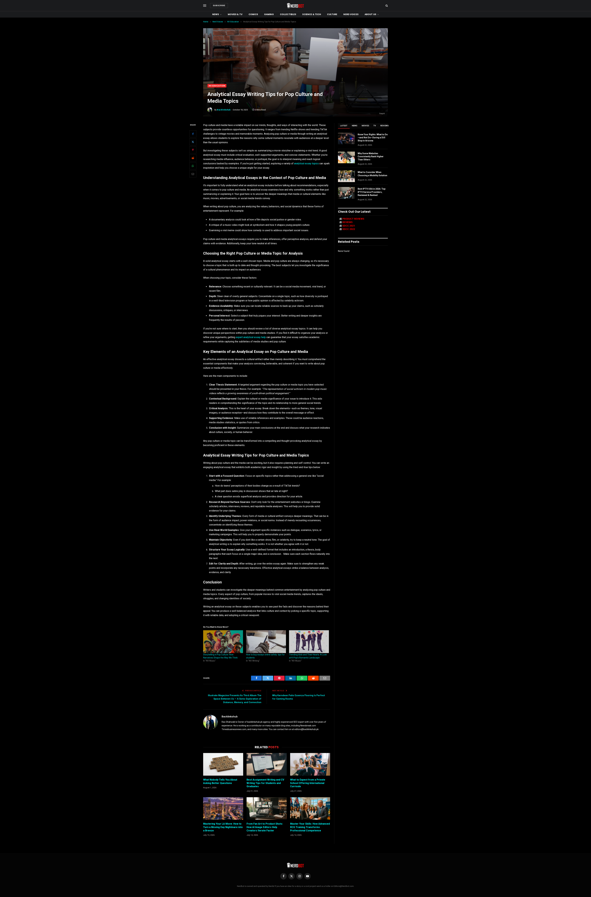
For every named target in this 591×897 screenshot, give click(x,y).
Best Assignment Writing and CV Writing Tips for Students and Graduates (265, 783)
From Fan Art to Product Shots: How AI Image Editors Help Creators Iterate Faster (265, 827)
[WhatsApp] (192, 165)
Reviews (384, 125)
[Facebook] (192, 133)
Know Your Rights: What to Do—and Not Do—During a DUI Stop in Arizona (373, 137)
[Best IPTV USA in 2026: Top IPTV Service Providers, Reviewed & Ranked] (346, 193)
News (215, 14)
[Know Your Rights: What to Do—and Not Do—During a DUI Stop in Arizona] (346, 138)
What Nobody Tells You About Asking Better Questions (220, 781)
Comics (253, 14)
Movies (365, 125)
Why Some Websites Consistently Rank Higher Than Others (371, 156)
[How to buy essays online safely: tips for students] (266, 641)
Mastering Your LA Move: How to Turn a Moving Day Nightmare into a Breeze (223, 827)
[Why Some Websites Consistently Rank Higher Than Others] (346, 157)
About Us (370, 14)
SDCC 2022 (348, 229)
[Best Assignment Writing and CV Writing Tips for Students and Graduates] (267, 764)
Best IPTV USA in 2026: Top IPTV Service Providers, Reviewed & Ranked (371, 192)
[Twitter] (192, 141)
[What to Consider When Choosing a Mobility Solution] (346, 176)
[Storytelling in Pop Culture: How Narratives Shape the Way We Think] (223, 641)
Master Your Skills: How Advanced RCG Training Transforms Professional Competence (310, 827)
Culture (332, 14)
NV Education (217, 85)
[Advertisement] (295, 60)
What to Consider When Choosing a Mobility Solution (372, 174)
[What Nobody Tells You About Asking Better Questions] (223, 764)
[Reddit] (192, 157)
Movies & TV (235, 14)
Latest (344, 125)
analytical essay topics (306, 163)
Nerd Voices (350, 14)
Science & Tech (311, 14)
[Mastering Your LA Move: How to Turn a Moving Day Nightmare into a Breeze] (223, 808)
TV (374, 125)
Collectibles (288, 14)
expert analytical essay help (251, 337)
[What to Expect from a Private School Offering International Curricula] (310, 764)
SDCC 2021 (348, 225)
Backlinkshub (224, 110)
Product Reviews (353, 218)
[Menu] (204, 5)
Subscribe (219, 5)
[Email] (192, 173)
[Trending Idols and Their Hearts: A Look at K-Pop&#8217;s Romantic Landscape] (309, 641)
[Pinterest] (192, 149)
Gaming (269, 14)
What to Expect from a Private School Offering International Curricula (307, 783)
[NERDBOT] (295, 5)
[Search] (386, 5)
